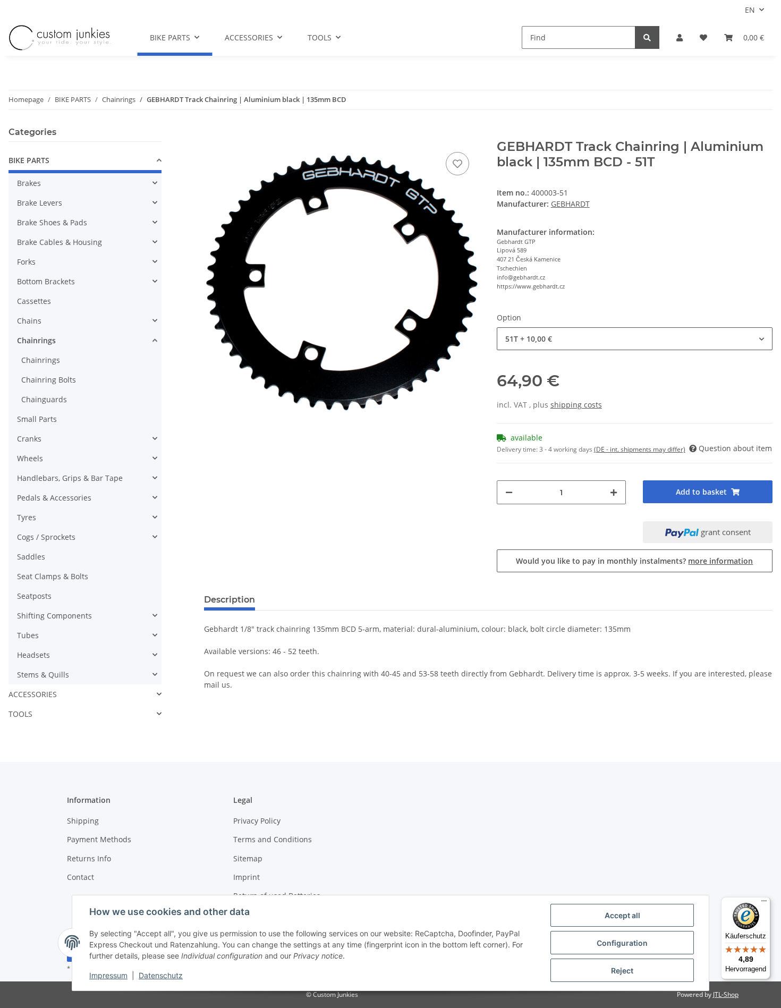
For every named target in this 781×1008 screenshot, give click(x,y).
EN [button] (750, 10)
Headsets (33, 655)
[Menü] (764, 903)
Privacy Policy (257, 821)
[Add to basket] (212, 133)
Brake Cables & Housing (59, 242)
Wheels (30, 458)
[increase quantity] (613, 492)
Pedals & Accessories (54, 498)
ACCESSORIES (33, 694)
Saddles (31, 557)
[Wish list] (703, 37)
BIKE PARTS (29, 160)
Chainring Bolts (48, 380)
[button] (679, 37)
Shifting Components (54, 616)
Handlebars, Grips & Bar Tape (70, 478)
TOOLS (20, 714)
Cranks (29, 439)
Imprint (246, 877)
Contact (80, 877)
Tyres (26, 517)
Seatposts (34, 596)
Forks (26, 262)
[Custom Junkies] (60, 38)
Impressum (108, 975)
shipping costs (576, 405)
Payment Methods (99, 839)
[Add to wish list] (457, 163)
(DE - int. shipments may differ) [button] (639, 449)
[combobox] (634, 338)
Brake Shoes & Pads (52, 222)
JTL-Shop (725, 994)
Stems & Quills (43, 675)
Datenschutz (161, 975)
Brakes (29, 183)
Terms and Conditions (272, 839)
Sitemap (247, 858)
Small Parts (37, 419)
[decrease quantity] (509, 492)
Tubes (28, 635)
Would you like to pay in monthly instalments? (634, 561)
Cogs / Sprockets (46, 537)
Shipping (83, 821)
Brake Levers (39, 203)
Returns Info (89, 858)
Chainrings (36, 340)
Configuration (622, 942)
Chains (29, 321)
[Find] (647, 37)
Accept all (622, 915)
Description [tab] (229, 600)
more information (720, 561)
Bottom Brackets (46, 281)
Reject (622, 970)
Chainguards (44, 399)
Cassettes (34, 301)
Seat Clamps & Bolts (52, 576)
